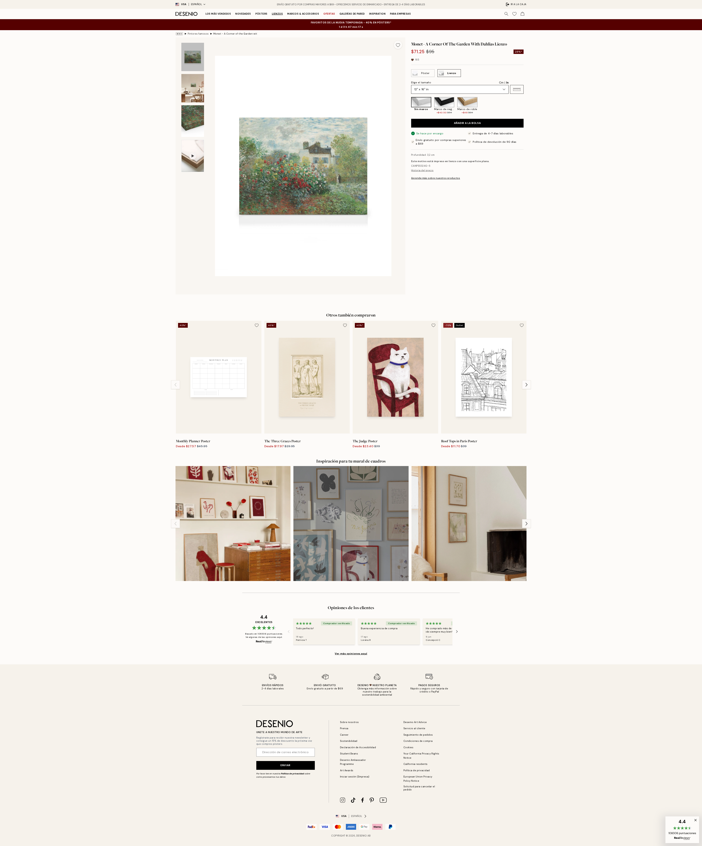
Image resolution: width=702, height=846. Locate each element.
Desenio (361, 835)
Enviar (285, 765)
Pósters (261, 13)
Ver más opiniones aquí (351, 653)
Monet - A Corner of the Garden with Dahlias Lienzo (235, 33)
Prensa (344, 728)
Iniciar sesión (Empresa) (354, 776)
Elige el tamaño (421, 82)
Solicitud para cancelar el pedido (419, 788)
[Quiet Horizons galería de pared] (469, 523)
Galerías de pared (352, 13)
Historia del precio (422, 170)
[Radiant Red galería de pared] (233, 523)
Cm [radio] (501, 82)
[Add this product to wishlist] (398, 44)
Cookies (408, 747)
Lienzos (277, 13)
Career (344, 734)
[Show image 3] (192, 121)
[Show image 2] (192, 88)
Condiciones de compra (418, 741)
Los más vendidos (218, 13)
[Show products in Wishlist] (514, 14)
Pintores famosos (198, 33)
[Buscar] (506, 14)
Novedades (243, 13)
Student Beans (349, 753)
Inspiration (377, 13)
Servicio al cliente (414, 728)
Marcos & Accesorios (303, 13)
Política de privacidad (292, 773)
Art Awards (346, 770)
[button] (517, 89)
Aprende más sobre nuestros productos (435, 178)
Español (196, 4)
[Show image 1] (192, 57)
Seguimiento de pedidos (418, 734)
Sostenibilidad (348, 741)
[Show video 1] (192, 156)
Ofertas (329, 13)
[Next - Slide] (526, 105)
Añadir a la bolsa (467, 123)
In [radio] (507, 82)
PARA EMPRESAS (400, 13)
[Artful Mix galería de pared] (350, 523)
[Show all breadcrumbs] (179, 34)
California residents (415, 764)
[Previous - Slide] (408, 105)
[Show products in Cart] (522, 14)
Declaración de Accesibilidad (358, 747)
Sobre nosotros (349, 722)
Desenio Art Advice (415, 722)
